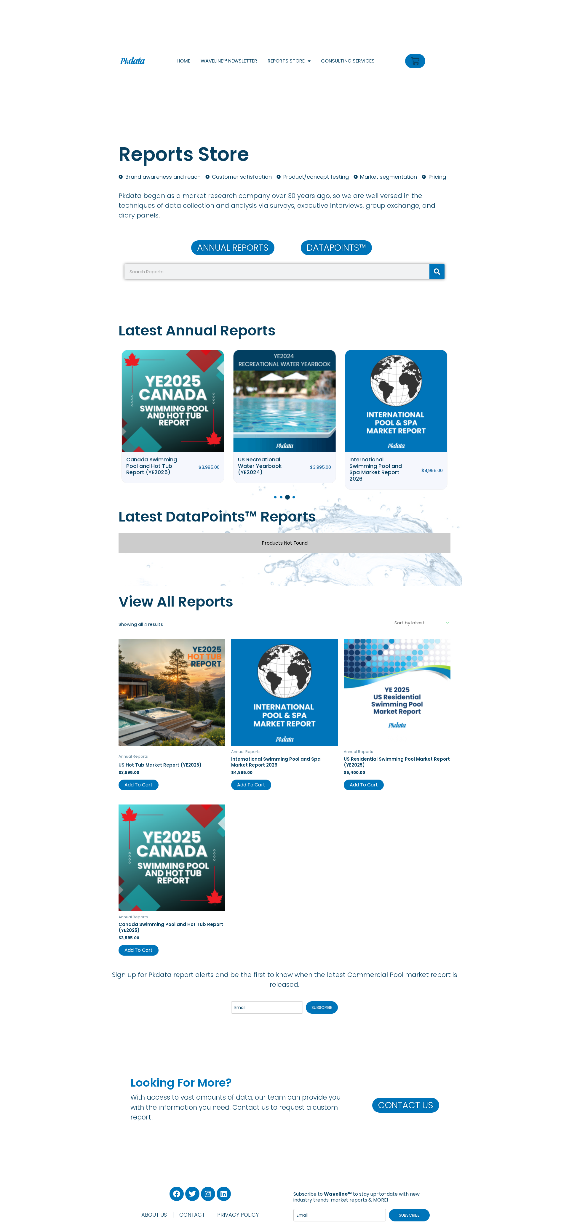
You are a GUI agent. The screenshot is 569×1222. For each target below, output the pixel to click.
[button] (275, 497)
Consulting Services (348, 60)
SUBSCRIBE (321, 1007)
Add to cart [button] (138, 784)
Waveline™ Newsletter (229, 60)
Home (183, 60)
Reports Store (286, 60)
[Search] (437, 271)
